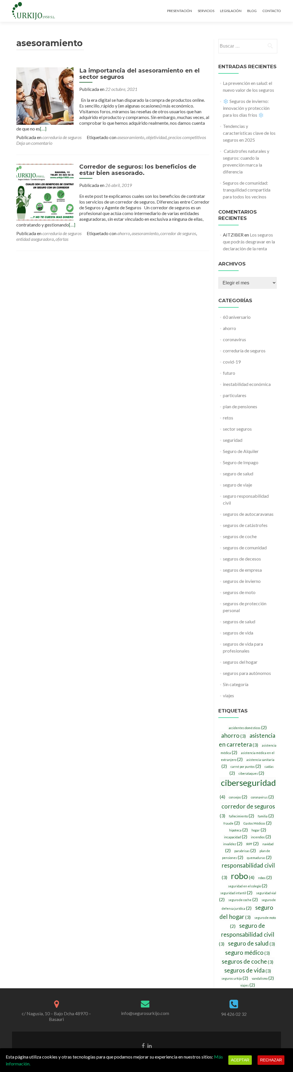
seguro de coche (243, 899)
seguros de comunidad (245, 547)
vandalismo (263, 978)
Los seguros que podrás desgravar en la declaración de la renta (249, 241)
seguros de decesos (242, 558)
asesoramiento (130, 137)
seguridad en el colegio (247, 886)
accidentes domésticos (248, 727)
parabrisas (245, 850)
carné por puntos (246, 766)
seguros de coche (240, 536)
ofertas (62, 239)
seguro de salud (238, 473)
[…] (43, 128)
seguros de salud (239, 621)
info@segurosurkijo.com (145, 1013)
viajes (228, 695)
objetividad (156, 137)
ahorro (123, 233)
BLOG (252, 11)
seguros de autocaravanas (248, 514)
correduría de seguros (62, 137)
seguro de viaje (237, 484)
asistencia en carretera (247, 740)
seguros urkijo (234, 978)
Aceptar (240, 1060)
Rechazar (271, 1060)
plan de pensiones (240, 406)
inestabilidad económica (247, 384)
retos (228, 417)
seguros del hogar (240, 662)
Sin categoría (235, 684)
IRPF (252, 843)
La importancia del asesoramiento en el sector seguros (139, 73)
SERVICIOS (206, 11)
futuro (229, 373)
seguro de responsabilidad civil (246, 934)
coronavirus (234, 339)
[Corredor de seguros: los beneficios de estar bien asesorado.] (45, 191)
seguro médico (247, 952)
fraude (231, 823)
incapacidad (235, 837)
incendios (261, 837)
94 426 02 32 (234, 1014)
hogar (259, 830)
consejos (238, 797)
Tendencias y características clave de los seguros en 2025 (249, 132)
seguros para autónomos (247, 673)
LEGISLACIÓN (230, 11)
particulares (234, 395)
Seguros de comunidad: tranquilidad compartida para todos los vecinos (246, 189)
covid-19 (232, 361)
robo (242, 876)
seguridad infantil (236, 893)
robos (265, 877)
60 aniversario (237, 317)
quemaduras (259, 857)
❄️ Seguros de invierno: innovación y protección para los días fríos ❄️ (246, 108)
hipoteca (238, 830)
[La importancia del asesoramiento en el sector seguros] (45, 95)
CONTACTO (271, 11)
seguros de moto (239, 592)
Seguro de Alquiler (241, 451)
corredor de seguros (178, 233)
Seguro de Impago (240, 462)
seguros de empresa (242, 570)
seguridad (232, 440)
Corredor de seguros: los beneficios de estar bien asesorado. (137, 169)
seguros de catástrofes (245, 525)
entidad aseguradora (35, 239)
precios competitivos (187, 137)
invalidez (232, 843)
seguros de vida (238, 632)
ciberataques (251, 773)
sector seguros (237, 428)
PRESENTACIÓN (179, 11)
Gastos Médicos (257, 823)
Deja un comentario (34, 143)
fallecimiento (241, 816)
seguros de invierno (242, 581)
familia (266, 816)
